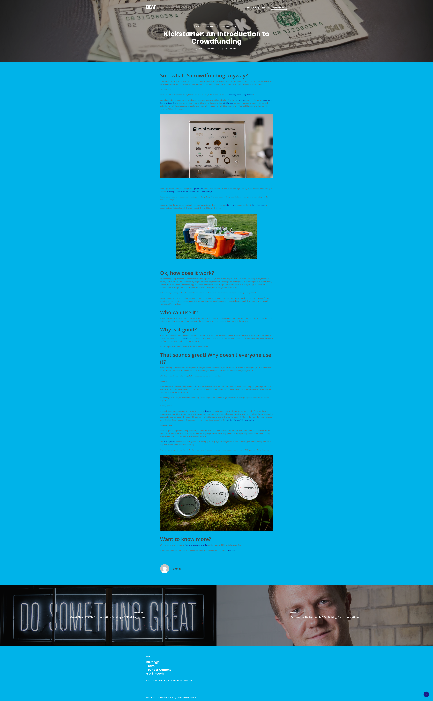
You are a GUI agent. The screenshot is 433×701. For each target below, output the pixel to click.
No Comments (230, 49)
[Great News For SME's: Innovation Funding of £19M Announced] (108, 615)
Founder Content (158, 669)
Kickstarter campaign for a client (196, 545)
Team (150, 666)
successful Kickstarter (185, 338)
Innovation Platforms (228, 26)
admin (199, 49)
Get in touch (155, 673)
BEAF (197, 26)
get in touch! (231, 550)
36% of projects (170, 442)
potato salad (199, 189)
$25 (196, 386)
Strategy (152, 662)
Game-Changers (209, 26)
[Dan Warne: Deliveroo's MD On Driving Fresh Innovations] (324, 615)
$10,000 (208, 411)
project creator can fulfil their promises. (240, 420)
